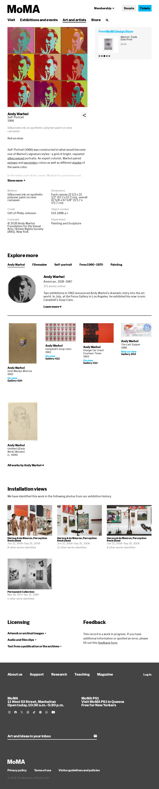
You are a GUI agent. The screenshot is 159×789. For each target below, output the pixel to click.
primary (12, 162)
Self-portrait (63, 264)
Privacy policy (17, 770)
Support (37, 674)
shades (77, 162)
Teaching (82, 674)
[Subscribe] (95, 736)
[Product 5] (109, 56)
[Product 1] (99, 56)
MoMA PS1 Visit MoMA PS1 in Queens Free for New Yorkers (102, 701)
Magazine (105, 674)
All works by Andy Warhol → (25, 465)
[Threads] (28, 712)
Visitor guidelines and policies (79, 770)
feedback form (107, 642)
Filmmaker (39, 264)
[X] (22, 712)
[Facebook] (15, 712)
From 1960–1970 (91, 264)
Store (96, 20)
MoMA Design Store (119, 31)
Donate (129, 8)
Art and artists (74, 19)
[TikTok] (34, 712)
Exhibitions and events (39, 19)
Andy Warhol (17, 114)
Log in (147, 674)
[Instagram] (9, 712)
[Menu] (107, 20)
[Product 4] (107, 56)
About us (14, 674)
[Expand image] (47, 67)
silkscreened (15, 158)
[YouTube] (53, 712)
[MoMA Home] (23, 9)
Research (59, 674)
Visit (11, 19)
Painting (116, 264)
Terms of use (42, 770)
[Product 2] (102, 56)
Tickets (145, 8)
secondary (31, 162)
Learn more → (52, 306)
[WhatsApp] (46, 712)
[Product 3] (104, 56)
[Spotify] (40, 712)
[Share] (84, 115)
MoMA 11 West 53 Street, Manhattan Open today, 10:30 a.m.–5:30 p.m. (35, 701)
